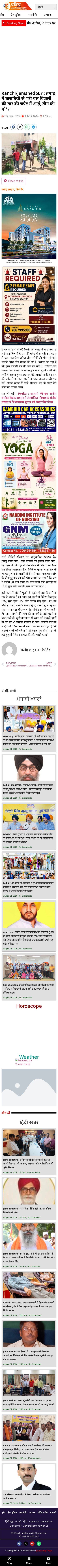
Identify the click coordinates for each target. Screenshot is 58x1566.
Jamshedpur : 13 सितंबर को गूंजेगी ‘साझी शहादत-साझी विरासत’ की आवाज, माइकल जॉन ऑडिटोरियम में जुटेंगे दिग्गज (28, 1164)
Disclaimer (15, 1526)
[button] (13, 127)
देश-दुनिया (16, 15)
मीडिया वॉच (43, 1512)
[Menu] (29, 1558)
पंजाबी (53, 1512)
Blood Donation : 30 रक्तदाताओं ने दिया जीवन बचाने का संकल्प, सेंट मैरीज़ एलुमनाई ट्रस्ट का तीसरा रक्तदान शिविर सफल (28, 1306)
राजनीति (32, 15)
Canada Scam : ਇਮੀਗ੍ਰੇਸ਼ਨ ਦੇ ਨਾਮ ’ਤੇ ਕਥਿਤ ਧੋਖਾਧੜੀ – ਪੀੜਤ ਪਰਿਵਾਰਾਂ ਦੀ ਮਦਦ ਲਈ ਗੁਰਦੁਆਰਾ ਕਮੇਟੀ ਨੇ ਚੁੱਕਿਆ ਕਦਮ (28, 989)
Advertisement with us (35, 1526)
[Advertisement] (29, 58)
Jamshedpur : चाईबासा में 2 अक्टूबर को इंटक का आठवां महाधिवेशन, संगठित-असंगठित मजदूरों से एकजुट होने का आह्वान (28, 1355)
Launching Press (44, 1550)
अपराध (47, 15)
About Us (34, 1521)
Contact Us (47, 1521)
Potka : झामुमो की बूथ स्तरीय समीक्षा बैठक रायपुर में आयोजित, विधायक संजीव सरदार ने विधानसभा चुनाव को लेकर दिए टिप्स (29, 398)
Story (9, 1563)
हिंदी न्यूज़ (9, 1521)
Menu (29, 1563)
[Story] (9, 1558)
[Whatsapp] (39, 1543)
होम (2, 15)
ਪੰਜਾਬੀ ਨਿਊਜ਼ (21, 1521)
